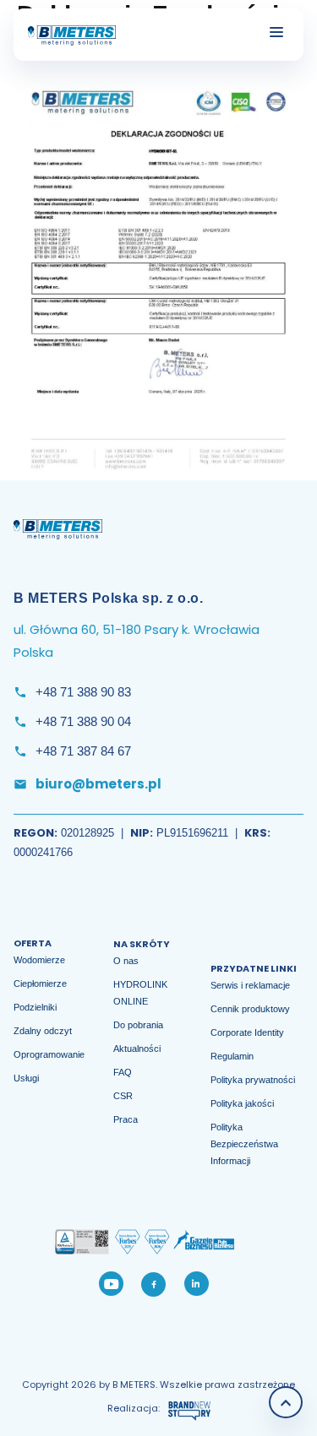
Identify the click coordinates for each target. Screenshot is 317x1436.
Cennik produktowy (250, 1009)
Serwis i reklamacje (250, 985)
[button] (293, 32)
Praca (125, 1119)
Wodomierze (39, 960)
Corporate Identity (247, 1032)
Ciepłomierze (40, 983)
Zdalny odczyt (43, 1031)
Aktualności (137, 1048)
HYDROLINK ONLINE (140, 992)
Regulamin (232, 1056)
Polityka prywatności (252, 1080)
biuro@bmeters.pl (98, 784)
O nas (126, 961)
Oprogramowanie (49, 1054)
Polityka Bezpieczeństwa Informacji (244, 1144)
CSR (123, 1096)
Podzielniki (35, 1007)
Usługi (26, 1078)
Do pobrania (138, 1025)
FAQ (122, 1072)
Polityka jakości (242, 1103)
